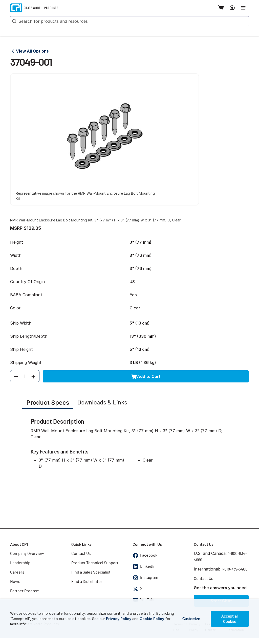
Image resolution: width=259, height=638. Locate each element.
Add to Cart (149, 376)
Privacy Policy (118, 619)
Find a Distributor (86, 582)
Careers (17, 572)
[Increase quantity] (33, 376)
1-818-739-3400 (234, 569)
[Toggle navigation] (243, 7)
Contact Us (81, 554)
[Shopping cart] (221, 7)
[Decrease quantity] (15, 376)
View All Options (32, 51)
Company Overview (27, 554)
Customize (191, 619)
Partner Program (24, 591)
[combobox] (129, 21)
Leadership (20, 563)
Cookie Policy (152, 619)
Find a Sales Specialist (91, 572)
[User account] (232, 7)
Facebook (148, 555)
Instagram (149, 578)
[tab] (47, 403)
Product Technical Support (94, 563)
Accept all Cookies (229, 619)
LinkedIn (148, 566)
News (15, 582)
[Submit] (13, 21)
